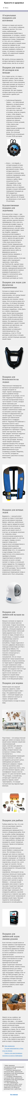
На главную (14, 1094)
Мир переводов (9, 1046)
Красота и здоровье (14, 3)
